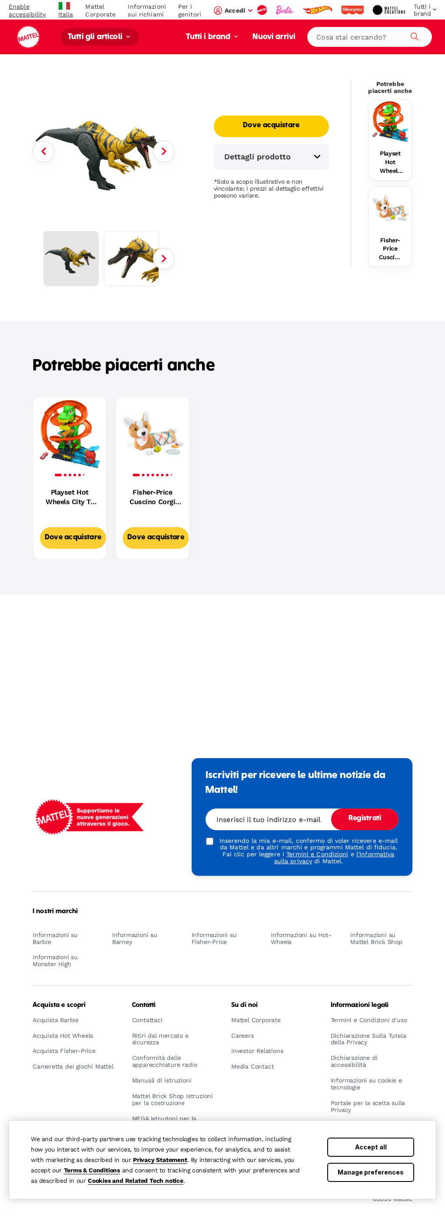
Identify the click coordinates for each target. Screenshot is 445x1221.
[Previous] (43, 151)
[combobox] (369, 37)
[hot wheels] (318, 10)
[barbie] (285, 10)
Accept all (371, 1147)
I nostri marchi (55, 911)
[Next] (164, 151)
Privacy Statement (160, 1159)
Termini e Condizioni (317, 854)
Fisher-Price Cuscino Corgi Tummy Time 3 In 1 (390, 249)
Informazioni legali (360, 1005)
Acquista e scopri (59, 1005)
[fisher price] (353, 10)
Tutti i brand (209, 37)
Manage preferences (371, 1172)
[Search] (413, 35)
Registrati (365, 818)
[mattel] (262, 10)
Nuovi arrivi (274, 37)
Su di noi (244, 1005)
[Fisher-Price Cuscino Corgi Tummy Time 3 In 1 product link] (390, 208)
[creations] (389, 10)
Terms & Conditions (92, 1170)
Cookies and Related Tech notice (135, 1180)
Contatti (144, 1005)
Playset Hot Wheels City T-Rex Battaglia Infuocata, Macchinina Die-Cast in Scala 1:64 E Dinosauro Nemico (390, 162)
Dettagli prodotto (257, 156)
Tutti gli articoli (96, 37)
